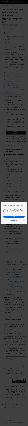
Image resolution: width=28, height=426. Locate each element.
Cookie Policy (12, 211)
